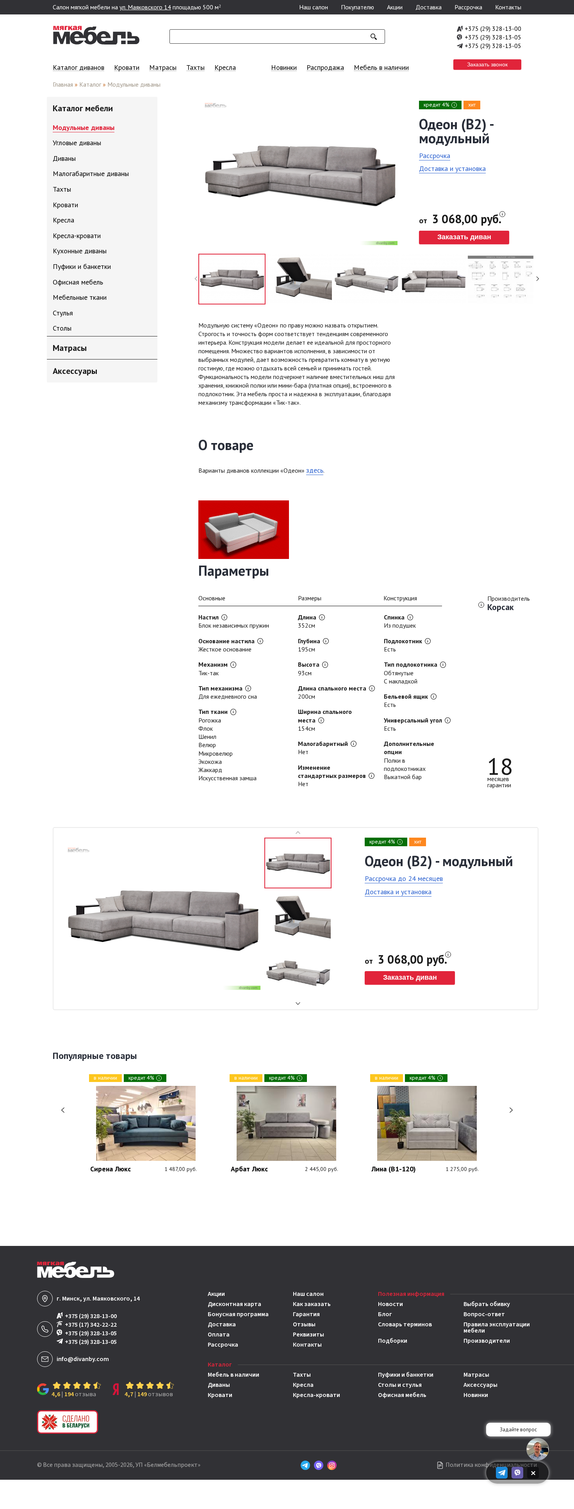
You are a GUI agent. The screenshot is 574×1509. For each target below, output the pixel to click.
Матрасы (162, 67)
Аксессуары (480, 1385)
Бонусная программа (238, 1314)
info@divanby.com (83, 1359)
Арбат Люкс (249, 1169)
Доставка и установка (452, 168)
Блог (385, 1314)
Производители (486, 1341)
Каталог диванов (78, 67)
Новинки (284, 67)
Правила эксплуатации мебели (496, 1327)
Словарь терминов (405, 1325)
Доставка (428, 7)
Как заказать (312, 1304)
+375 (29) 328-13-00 (493, 28)
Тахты (195, 67)
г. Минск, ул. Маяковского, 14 (98, 1298)
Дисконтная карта (234, 1304)
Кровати (126, 67)
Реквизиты (308, 1334)
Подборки (392, 1341)
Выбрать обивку (486, 1304)
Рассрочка (468, 7)
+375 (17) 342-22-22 (91, 1324)
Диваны (219, 1385)
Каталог (90, 84)
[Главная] (96, 42)
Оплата (219, 1334)
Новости (390, 1304)
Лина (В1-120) (393, 1169)
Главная (63, 84)
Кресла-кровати (316, 1395)
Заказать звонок (487, 64)
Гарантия (306, 1314)
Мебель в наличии (381, 67)
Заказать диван (464, 237)
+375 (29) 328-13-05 (493, 37)
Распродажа (325, 67)
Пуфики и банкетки (405, 1375)
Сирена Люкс (110, 1169)
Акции (395, 7)
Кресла (225, 67)
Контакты (508, 7)
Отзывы (304, 1324)
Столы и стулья (400, 1385)
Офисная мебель (402, 1395)
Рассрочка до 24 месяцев (404, 878)
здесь (314, 470)
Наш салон (313, 7)
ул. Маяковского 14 (145, 7)
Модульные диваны (133, 84)
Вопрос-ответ (484, 1314)
